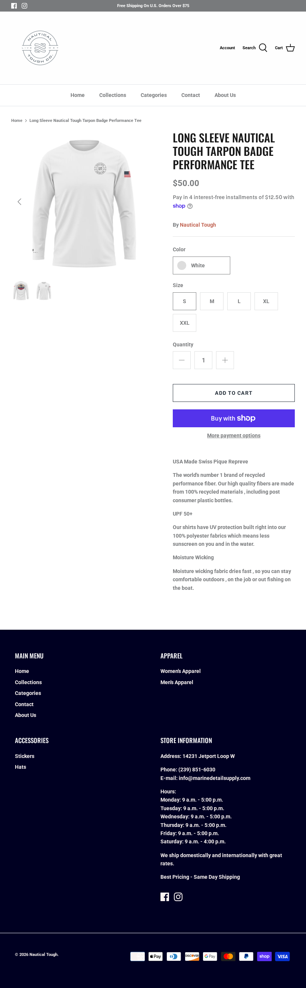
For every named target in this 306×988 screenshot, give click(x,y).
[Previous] (19, 201)
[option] (82, 202)
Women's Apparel (180, 671)
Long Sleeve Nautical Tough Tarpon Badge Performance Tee (85, 120)
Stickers (24, 756)
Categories (154, 95)
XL (266, 301)
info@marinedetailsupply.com (214, 778)
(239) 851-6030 (196, 770)
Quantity (183, 344)
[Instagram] (24, 6)
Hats (20, 767)
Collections (112, 95)
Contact (190, 95)
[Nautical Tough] (40, 48)
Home (78, 95)
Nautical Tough (198, 225)
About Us (225, 95)
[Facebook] (14, 6)
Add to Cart (233, 393)
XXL (185, 323)
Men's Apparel (176, 682)
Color (179, 249)
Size (178, 285)
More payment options (233, 435)
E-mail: (169, 778)
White (198, 265)
